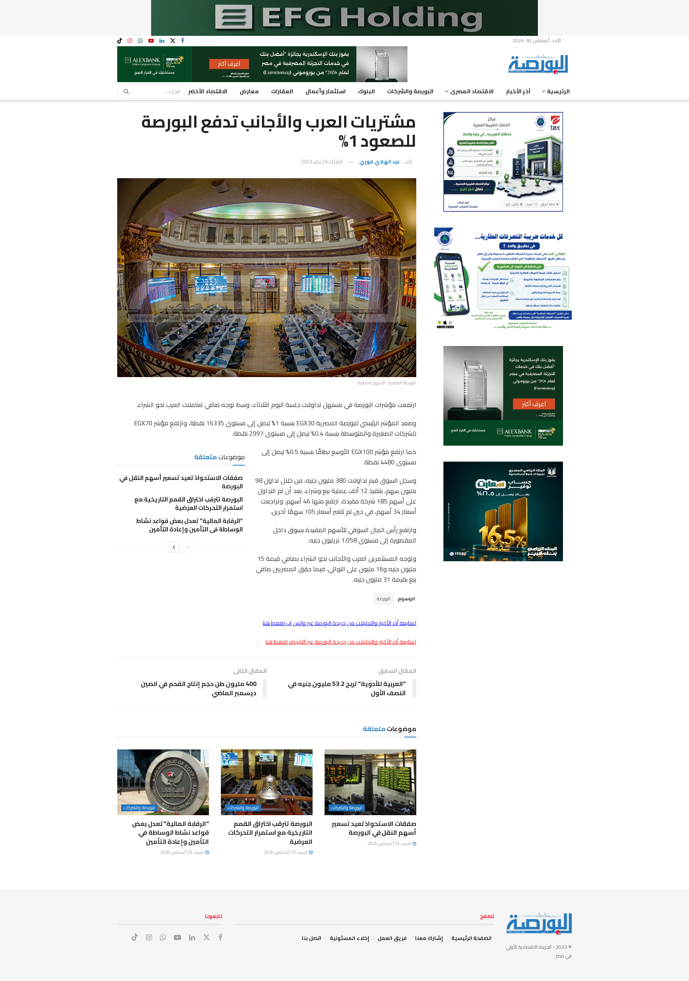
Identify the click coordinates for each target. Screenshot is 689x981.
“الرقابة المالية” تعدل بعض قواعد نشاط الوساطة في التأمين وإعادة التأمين (189, 525)
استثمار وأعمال (325, 91)
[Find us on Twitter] (172, 41)
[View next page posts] (174, 546)
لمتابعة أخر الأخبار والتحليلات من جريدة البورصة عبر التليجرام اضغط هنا (341, 642)
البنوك (366, 91)
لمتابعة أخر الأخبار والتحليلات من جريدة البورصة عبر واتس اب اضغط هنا (339, 623)
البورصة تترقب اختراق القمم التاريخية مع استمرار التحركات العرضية (188, 503)
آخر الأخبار (518, 91)
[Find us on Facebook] (182, 41)
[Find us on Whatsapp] (140, 41)
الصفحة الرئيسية (471, 938)
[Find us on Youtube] (151, 41)
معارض (249, 91)
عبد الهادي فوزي (379, 161)
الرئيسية (558, 91)
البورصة (383, 598)
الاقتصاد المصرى (472, 91)
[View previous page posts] (188, 546)
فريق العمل (392, 938)
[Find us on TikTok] (119, 41)
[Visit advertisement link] (344, 18)
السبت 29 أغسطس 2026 (390, 843)
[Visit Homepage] (540, 64)
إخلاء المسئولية (349, 938)
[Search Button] (123, 91)
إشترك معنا (429, 938)
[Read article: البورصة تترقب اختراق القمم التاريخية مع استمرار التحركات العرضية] (267, 782)
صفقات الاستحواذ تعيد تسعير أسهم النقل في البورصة (181, 482)
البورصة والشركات (410, 91)
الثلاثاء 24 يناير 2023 (322, 161)
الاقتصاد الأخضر (207, 91)
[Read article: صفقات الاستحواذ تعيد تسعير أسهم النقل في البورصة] (370, 782)
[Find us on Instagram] (130, 41)
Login (201, 40)
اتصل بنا (311, 938)
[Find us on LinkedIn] (161, 41)
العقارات (282, 91)
